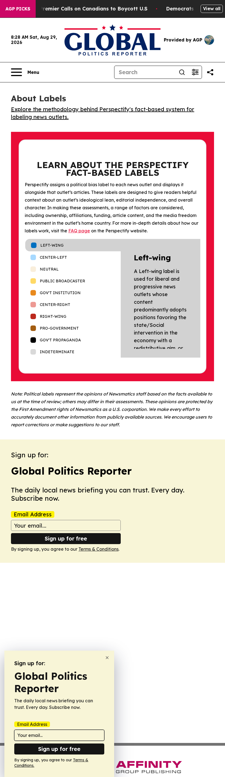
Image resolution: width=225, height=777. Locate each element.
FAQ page (79, 230)
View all (211, 8)
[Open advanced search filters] (195, 72)
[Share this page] (210, 72)
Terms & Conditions (98, 549)
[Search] (182, 72)
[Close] (107, 657)
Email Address (33, 514)
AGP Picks (17, 9)
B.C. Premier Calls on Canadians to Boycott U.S (88, 8)
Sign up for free (66, 538)
